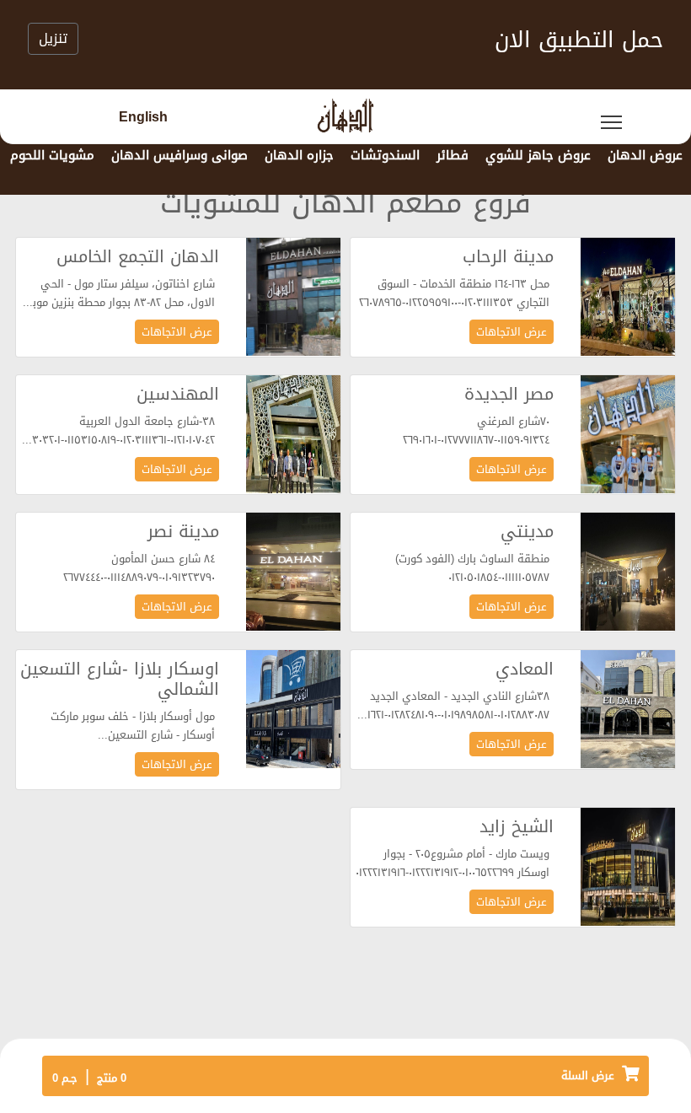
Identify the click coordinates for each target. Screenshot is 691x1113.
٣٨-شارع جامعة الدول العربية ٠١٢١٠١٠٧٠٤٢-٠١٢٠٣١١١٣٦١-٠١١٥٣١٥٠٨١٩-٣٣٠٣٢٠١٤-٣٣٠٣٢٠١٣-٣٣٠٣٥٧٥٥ (120, 431)
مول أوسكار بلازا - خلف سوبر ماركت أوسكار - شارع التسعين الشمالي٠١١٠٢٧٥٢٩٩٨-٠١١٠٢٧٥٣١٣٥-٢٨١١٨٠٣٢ (119, 726)
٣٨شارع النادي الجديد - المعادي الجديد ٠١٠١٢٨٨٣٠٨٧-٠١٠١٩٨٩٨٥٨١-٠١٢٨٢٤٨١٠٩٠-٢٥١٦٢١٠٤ (452, 706)
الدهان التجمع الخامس (137, 256)
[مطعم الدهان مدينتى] (628, 572)
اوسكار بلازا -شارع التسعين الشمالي (119, 679)
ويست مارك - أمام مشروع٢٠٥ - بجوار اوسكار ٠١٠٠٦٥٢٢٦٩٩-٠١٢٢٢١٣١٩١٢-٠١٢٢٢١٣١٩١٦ (452, 864)
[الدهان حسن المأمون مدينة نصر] (293, 572)
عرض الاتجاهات (511, 331)
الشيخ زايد (516, 826)
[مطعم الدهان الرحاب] (628, 298)
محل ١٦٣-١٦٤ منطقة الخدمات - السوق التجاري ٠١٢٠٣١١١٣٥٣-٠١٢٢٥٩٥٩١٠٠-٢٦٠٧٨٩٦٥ (454, 294)
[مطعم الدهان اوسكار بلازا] (293, 710)
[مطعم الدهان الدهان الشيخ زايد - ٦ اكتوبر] (628, 868)
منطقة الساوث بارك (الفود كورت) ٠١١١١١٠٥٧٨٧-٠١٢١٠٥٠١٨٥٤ (472, 569)
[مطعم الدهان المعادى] (628, 710)
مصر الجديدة (509, 394)
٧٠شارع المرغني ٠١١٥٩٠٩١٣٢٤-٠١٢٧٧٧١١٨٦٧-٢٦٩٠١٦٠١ (476, 431)
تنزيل (53, 38)
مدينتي (527, 531)
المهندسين (178, 394)
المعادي (524, 669)
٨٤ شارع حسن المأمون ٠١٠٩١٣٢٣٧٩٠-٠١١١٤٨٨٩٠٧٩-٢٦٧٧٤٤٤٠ (139, 569)
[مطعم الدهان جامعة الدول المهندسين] (293, 435)
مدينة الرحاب (508, 256)
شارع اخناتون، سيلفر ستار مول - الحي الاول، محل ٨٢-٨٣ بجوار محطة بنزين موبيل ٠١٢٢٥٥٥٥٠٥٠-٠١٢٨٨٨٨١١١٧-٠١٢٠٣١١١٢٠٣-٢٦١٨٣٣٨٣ (118, 294)
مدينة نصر (183, 531)
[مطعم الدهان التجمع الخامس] (293, 298)
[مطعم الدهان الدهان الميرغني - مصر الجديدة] (628, 435)
